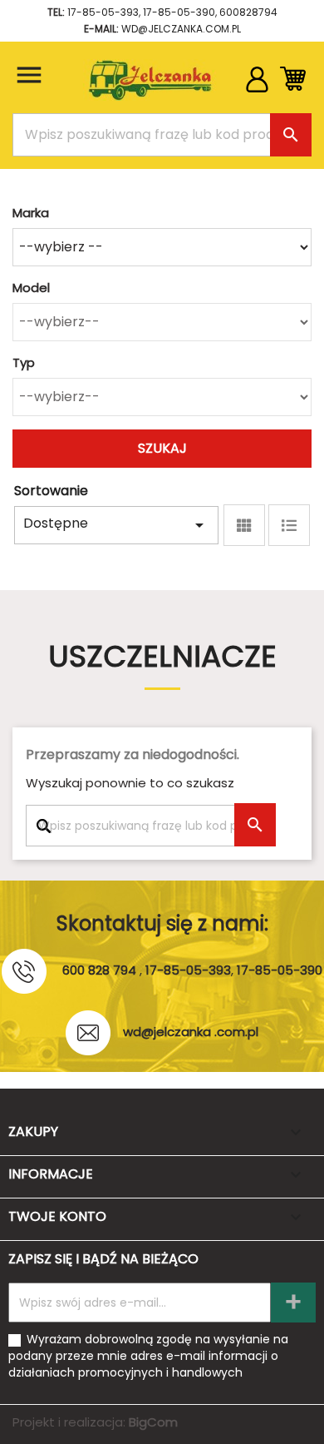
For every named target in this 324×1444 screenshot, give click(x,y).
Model (31, 288)
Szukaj (162, 448)
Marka (30, 213)
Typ (23, 363)
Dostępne (116, 524)
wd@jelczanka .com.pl (190, 1031)
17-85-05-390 (179, 12)
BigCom (153, 1422)
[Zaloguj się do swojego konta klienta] (257, 88)
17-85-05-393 (103, 12)
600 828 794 (99, 970)
